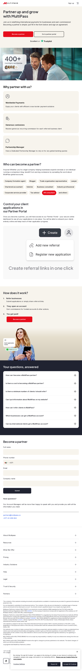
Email (5, 468)
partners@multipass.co (12, 515)
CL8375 (20, 620)
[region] (45, 659)
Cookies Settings (19, 664)
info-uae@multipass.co (10, 652)
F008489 (33, 618)
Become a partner (18, 34)
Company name (9, 479)
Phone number (9, 458)
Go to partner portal (49, 34)
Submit (17, 491)
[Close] (77, 652)
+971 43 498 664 (10, 518)
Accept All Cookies (70, 664)
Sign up (71, 3)
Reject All (54, 664)
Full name (7, 447)
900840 (29, 611)
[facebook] (6, 661)
